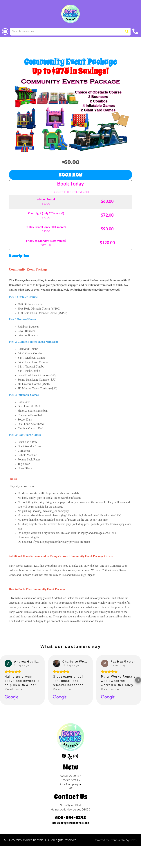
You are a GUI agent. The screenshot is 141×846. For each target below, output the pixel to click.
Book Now (71, 174)
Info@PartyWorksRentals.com (70, 823)
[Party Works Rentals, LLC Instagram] (75, 757)
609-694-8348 (70, 818)
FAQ (70, 788)
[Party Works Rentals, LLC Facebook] (64, 757)
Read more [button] (14, 689)
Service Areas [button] (70, 779)
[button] (3, 680)
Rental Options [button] (69, 775)
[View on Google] (8, 663)
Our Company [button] (69, 784)
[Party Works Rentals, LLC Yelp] (70, 757)
